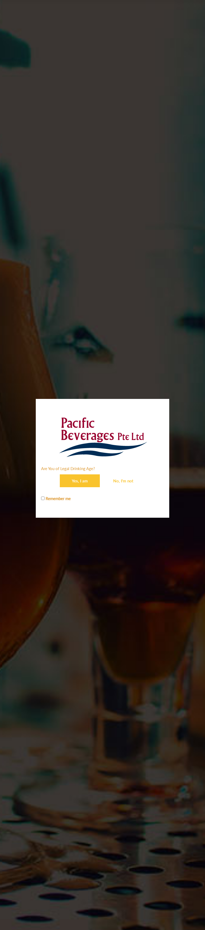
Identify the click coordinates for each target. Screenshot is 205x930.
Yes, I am (80, 480)
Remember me (58, 498)
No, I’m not (123, 480)
